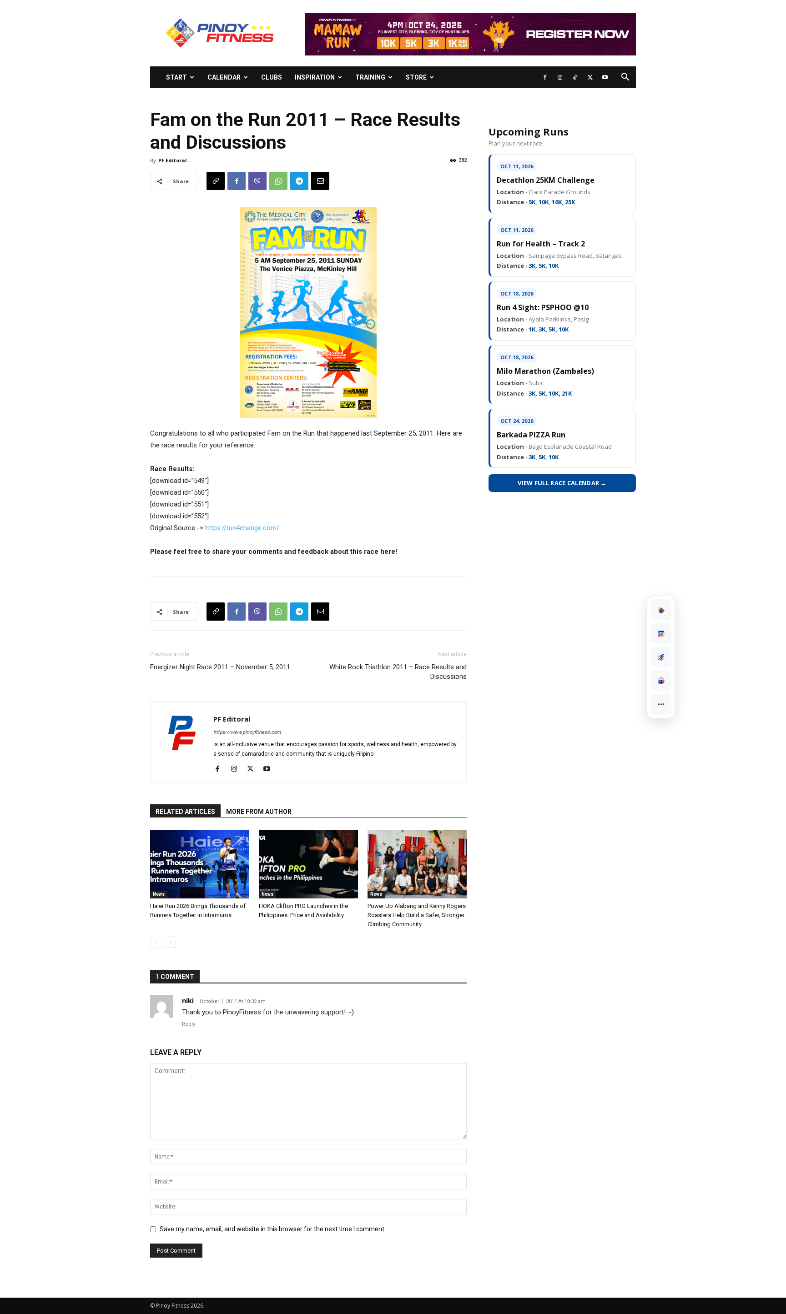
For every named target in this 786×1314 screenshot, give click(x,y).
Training (370, 77)
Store (416, 77)
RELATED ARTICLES (185, 811)
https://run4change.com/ (242, 528)
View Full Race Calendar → (562, 483)
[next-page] (170, 942)
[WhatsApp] (278, 181)
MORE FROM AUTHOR (259, 811)
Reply (188, 1024)
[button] (625, 78)
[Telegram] (299, 181)
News (159, 894)
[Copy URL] (216, 181)
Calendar (224, 77)
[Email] (320, 181)
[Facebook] (545, 77)
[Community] (660, 680)
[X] (590, 77)
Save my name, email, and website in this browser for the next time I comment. (273, 1229)
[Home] (660, 609)
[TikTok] (575, 77)
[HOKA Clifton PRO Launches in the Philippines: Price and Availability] (308, 864)
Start (176, 77)
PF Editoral (172, 160)
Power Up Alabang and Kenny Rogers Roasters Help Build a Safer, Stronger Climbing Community (417, 915)
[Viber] (257, 181)
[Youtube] (605, 77)
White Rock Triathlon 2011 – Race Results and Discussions (398, 672)
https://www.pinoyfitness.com (247, 732)
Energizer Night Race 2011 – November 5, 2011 (220, 667)
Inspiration (315, 77)
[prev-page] (155, 942)
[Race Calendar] (660, 633)
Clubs (271, 77)
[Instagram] (560, 77)
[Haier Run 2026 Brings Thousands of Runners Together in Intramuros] (199, 864)
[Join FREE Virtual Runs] (660, 657)
